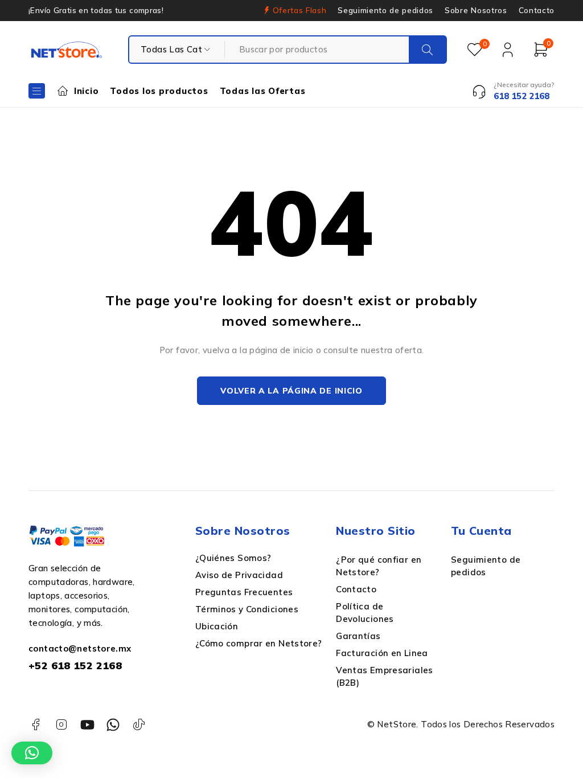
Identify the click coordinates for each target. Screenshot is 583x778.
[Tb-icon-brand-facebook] (35, 725)
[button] (31, 753)
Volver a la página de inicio (291, 391)
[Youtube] (87, 725)
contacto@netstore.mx (80, 648)
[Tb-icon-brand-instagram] (61, 725)
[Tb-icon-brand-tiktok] (139, 725)
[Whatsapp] (113, 725)
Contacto (537, 10)
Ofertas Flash (300, 10)
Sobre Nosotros (476, 10)
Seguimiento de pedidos (385, 10)
